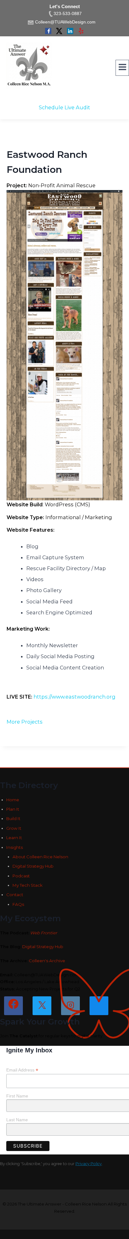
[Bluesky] (99, 1005)
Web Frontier (43, 932)
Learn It (14, 837)
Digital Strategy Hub (33, 866)
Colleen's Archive (47, 960)
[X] (42, 1005)
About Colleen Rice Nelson (40, 856)
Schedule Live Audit (64, 107)
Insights (14, 847)
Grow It (13, 828)
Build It (13, 818)
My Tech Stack (28, 885)
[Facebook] (13, 1005)
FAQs (18, 904)
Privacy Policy (88, 1163)
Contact (14, 894)
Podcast (21, 875)
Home (12, 799)
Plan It (12, 809)
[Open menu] (122, 68)
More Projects (25, 722)
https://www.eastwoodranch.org (75, 697)
